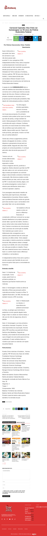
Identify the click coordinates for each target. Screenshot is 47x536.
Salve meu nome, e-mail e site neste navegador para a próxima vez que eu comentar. (13, 492)
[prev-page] (3, 463)
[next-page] (5, 463)
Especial (6, 22)
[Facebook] (16, 409)
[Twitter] (4, 519)
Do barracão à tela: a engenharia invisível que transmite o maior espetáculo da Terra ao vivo (16, 434)
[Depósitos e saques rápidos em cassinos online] (6, 455)
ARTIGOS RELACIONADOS (9, 422)
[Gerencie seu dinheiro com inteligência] (26, 455)
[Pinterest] (7, 519)
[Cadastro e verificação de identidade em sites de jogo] (6, 428)
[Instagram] (12, 519)
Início (3, 22)
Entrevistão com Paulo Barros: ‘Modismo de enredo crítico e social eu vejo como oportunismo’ (8, 417)
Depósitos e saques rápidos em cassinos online (5, 460)
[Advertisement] (31, 6)
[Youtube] (9, 519)
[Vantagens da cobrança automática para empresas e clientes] (16, 455)
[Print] (27, 409)
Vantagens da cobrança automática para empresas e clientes (16, 460)
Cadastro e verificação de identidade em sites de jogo (6, 432)
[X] (19, 409)
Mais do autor (21, 422)
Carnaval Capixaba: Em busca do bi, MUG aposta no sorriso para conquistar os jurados (24, 417)
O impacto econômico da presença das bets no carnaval (26, 445)
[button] (43, 18)
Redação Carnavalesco (19, 34)
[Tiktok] (14, 519)
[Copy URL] (21, 409)
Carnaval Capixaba (9, 401)
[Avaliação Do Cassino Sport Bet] (6, 441)
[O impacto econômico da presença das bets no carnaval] (26, 441)
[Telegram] (24, 409)
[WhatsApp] (13, 409)
